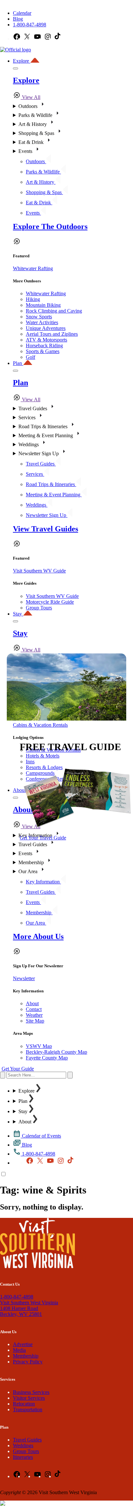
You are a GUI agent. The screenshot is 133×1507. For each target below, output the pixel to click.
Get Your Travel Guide (43, 837)
